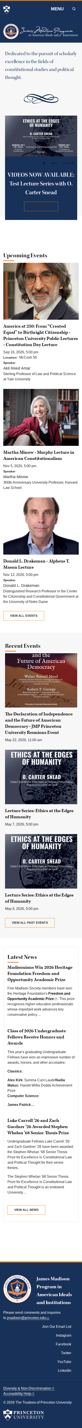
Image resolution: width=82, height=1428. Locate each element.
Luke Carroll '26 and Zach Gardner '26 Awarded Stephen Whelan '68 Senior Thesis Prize (38, 1127)
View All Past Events (30, 922)
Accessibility (17, 1393)
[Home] (41, 33)
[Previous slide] (55, 163)
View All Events (23, 615)
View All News (26, 1210)
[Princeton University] (6, 9)
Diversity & (27, 1388)
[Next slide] (68, 163)
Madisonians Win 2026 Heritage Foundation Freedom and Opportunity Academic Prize (39, 974)
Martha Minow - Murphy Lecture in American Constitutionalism (38, 455)
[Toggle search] (74, 9)
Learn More (41, 206)
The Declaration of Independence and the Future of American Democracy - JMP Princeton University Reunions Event (39, 723)
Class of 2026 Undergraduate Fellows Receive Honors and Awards (36, 1037)
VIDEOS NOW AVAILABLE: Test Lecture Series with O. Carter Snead (41, 183)
